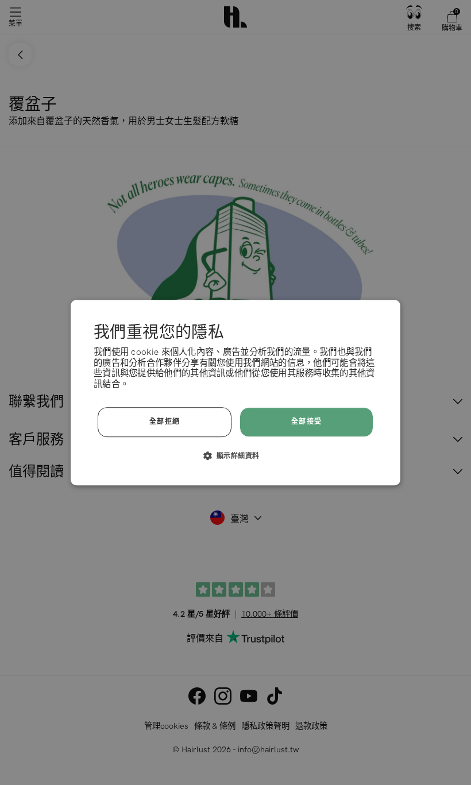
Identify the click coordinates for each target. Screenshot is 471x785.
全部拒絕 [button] (164, 421)
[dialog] (235, 393)
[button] (236, 455)
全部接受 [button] (306, 421)
